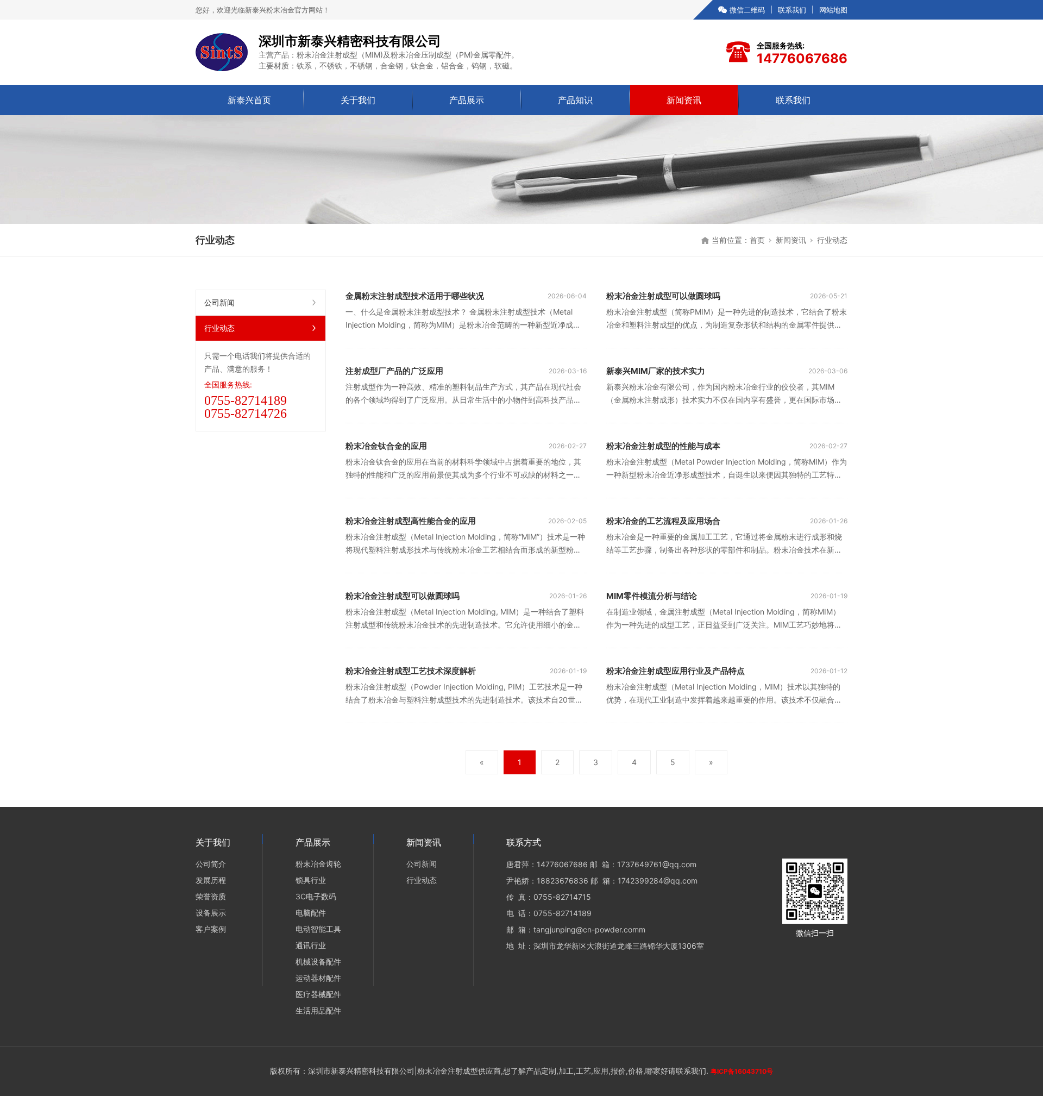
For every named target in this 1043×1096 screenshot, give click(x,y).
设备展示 (211, 912)
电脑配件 (311, 912)
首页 (757, 240)
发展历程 (211, 880)
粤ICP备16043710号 (742, 1071)
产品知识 (575, 100)
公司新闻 (219, 302)
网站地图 (833, 9)
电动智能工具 (318, 929)
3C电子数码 (316, 896)
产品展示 (466, 100)
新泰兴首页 (249, 100)
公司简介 (211, 863)
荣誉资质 (211, 896)
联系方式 (523, 842)
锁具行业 (311, 880)
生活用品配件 (318, 1010)
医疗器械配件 (318, 994)
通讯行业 (311, 945)
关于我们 (358, 100)
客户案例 (211, 929)
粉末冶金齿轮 (318, 863)
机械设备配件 (318, 961)
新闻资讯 (684, 100)
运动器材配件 (318, 977)
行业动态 (219, 328)
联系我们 (792, 9)
